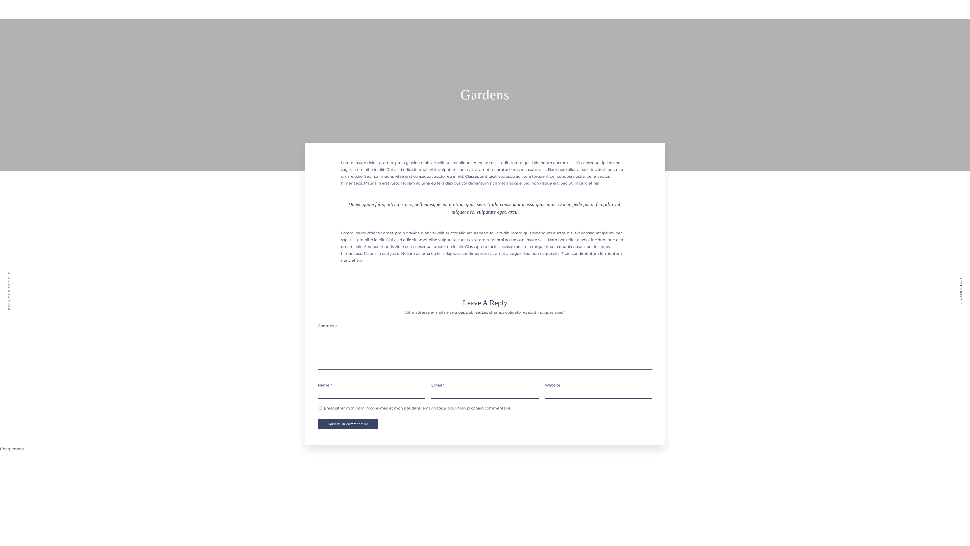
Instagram (610, 9)
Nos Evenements (528, 8)
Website (552, 385)
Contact (588, 8)
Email (436, 385)
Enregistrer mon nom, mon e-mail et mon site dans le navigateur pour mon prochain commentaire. (417, 408)
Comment (327, 325)
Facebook (601, 9)
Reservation (556, 8)
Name (323, 385)
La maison (497, 8)
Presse (574, 8)
